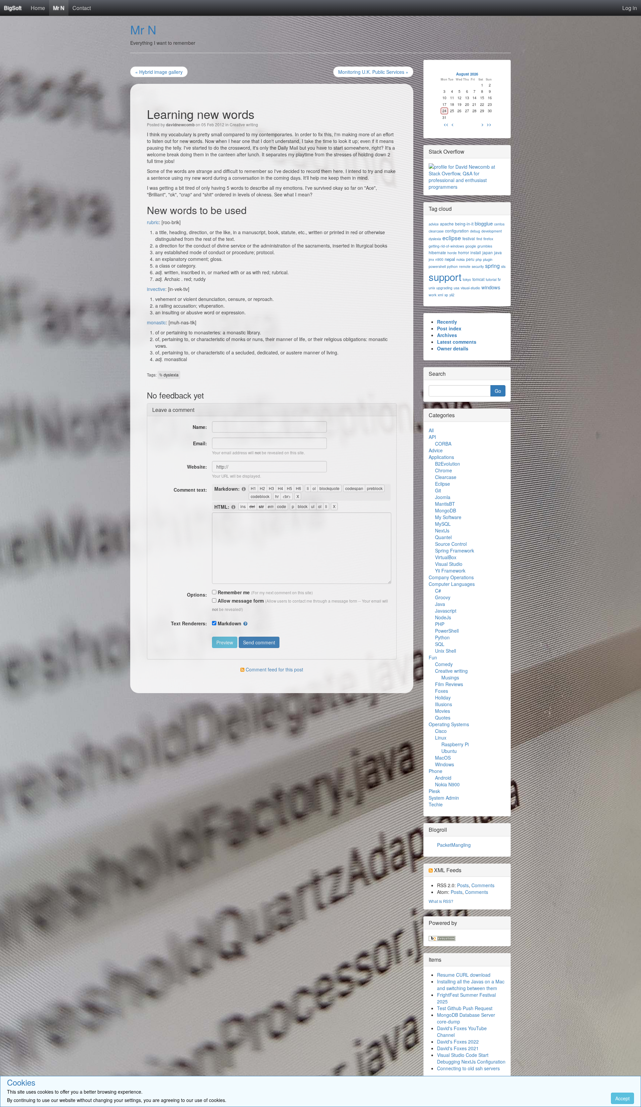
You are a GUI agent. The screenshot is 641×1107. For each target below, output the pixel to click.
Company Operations (451, 577)
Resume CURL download (463, 974)
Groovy (442, 597)
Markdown (229, 623)
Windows (444, 764)
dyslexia (171, 374)
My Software (448, 517)
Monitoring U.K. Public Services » (373, 71)
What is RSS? (441, 901)
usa (456, 287)
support (445, 277)
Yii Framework (450, 570)
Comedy (444, 664)
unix (432, 287)
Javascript (445, 610)
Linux (440, 737)
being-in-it (464, 223)
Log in (629, 8)
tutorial (491, 279)
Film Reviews (449, 684)
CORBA (443, 443)
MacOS (443, 757)
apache (447, 223)
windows (490, 287)
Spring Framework (454, 550)
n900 (439, 259)
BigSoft (12, 8)
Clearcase (445, 477)
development (491, 230)
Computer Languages (452, 584)
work (432, 294)
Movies (442, 710)
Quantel (443, 537)
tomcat (478, 279)
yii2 (451, 294)
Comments (482, 885)
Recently (447, 321)
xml (440, 294)
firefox (488, 238)
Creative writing (244, 124)
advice (434, 223)
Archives (447, 335)
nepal (450, 259)
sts (503, 266)
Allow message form (240, 600)
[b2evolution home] (442, 937)
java (498, 252)
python (452, 266)
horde (452, 252)
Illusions (443, 704)
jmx (431, 259)
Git (438, 490)
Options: (197, 594)
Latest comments (456, 341)
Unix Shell (445, 650)
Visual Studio (448, 564)
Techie (436, 804)
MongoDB (445, 510)
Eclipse (442, 483)
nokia (460, 259)
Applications (441, 457)
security (478, 266)
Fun (433, 657)
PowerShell (447, 630)
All (431, 430)
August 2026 (467, 73)
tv (499, 279)
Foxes (441, 690)
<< (446, 124)
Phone (435, 771)
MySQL (443, 523)
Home (38, 8)
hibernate (437, 252)
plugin (487, 259)
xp (446, 294)
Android (443, 777)
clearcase (436, 230)
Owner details (452, 348)
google (470, 246)
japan (487, 252)
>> (489, 124)
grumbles (484, 246)
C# (438, 590)
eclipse (451, 237)
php (479, 259)
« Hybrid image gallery (159, 71)
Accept (622, 1098)
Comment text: (190, 489)
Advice (436, 450)
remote (464, 266)
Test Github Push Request (464, 1008)
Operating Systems (449, 724)
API (432, 437)
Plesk (434, 791)
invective (156, 289)
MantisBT (445, 503)
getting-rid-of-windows (446, 246)
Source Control (451, 543)
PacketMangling (454, 844)
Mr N (58, 8)
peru (470, 259)
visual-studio (470, 287)
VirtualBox (445, 557)
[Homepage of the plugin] (244, 489)
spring (492, 266)
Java (440, 604)
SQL (439, 644)
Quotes (442, 717)
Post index (449, 328)
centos (499, 223)
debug (475, 230)
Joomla (442, 497)
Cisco (441, 731)
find (479, 238)
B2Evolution (447, 463)
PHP (439, 624)
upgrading (444, 287)
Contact (81, 8)
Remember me (233, 592)
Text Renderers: (189, 623)
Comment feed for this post (273, 669)
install (475, 252)
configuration (457, 230)
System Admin (444, 797)
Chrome (443, 470)
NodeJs (443, 617)
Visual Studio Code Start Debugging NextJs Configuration (471, 1058)
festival (468, 238)
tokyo (467, 279)
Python (442, 637)
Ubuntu (449, 751)
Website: (197, 466)
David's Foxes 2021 (458, 1048)
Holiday (443, 697)
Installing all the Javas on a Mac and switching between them (470, 984)
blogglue (484, 223)
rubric (153, 222)
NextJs (442, 530)
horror (463, 252)
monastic (156, 322)
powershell (437, 266)
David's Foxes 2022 (458, 1041)
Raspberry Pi (455, 744)
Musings (450, 677)
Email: (200, 443)
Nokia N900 (447, 784)
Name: (200, 427)
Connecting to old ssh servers (468, 1068)
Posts (463, 885)
